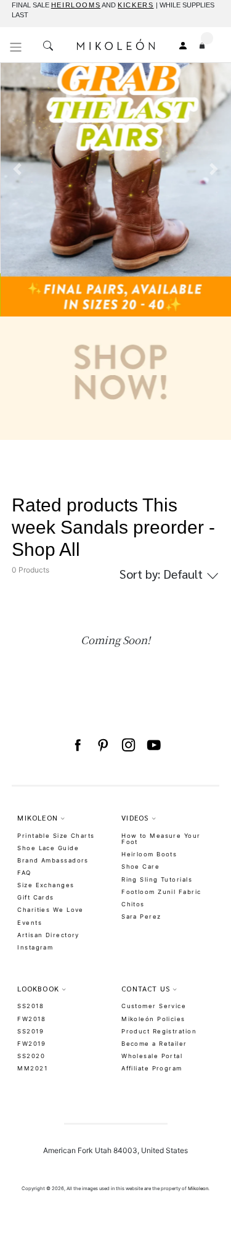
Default (163, 574)
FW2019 (31, 1043)
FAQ (24, 872)
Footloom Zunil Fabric (161, 891)
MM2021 (32, 1068)
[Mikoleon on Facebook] (77, 745)
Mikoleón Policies (153, 1019)
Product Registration (159, 1031)
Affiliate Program (151, 1068)
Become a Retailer (154, 1043)
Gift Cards (35, 897)
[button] (17, 245)
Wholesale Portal (151, 1056)
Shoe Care (140, 866)
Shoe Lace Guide (48, 848)
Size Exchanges (45, 885)
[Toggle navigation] (16, 47)
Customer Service (153, 1006)
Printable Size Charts (55, 835)
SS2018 (30, 1006)
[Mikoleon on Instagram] (128, 745)
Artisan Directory (48, 935)
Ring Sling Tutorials (156, 879)
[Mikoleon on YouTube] (153, 745)
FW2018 (31, 1019)
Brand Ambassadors (52, 860)
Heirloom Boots (149, 854)
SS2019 (30, 1031)
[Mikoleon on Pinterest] (102, 745)
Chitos (133, 904)
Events (29, 922)
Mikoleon (198, 1188)
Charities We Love (50, 909)
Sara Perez (141, 916)
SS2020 (31, 1056)
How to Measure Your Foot (160, 839)
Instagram (35, 947)
